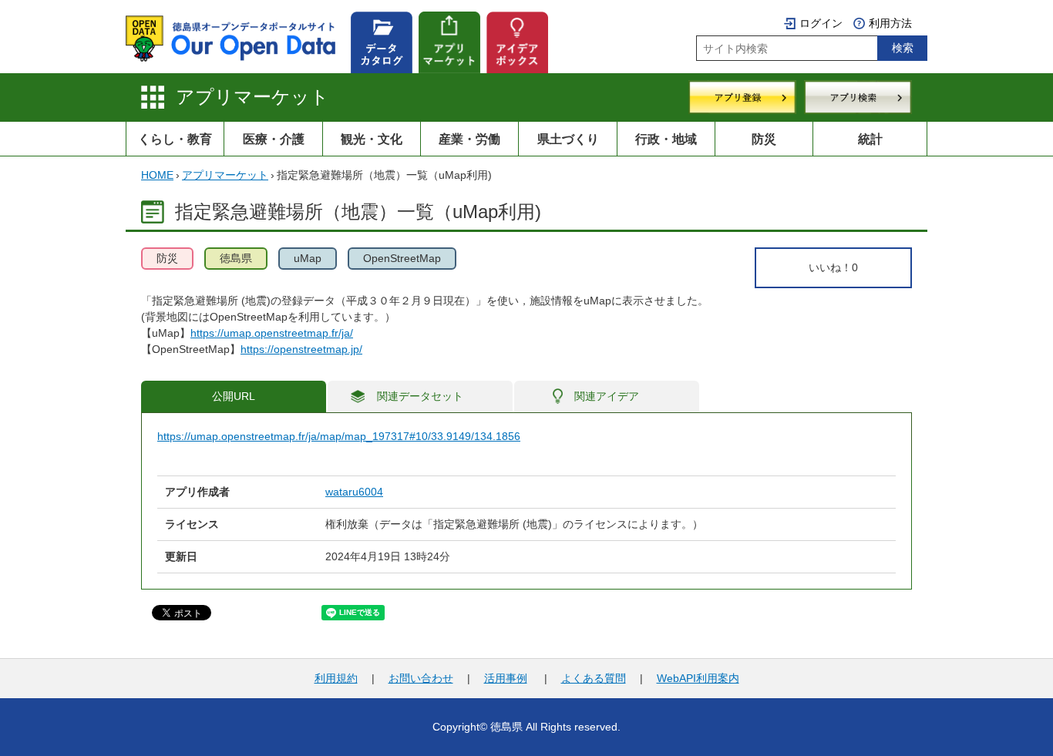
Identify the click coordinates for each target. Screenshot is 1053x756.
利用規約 (336, 678)
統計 (870, 139)
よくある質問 (593, 678)
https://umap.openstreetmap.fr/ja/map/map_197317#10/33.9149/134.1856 (338, 436)
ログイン (821, 23)
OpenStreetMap (402, 258)
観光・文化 (371, 139)
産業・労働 (469, 139)
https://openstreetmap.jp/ (301, 349)
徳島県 (236, 258)
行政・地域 (666, 139)
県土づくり (568, 139)
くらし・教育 (175, 139)
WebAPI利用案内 (698, 678)
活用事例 (505, 678)
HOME (157, 175)
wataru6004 (354, 492)
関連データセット (420, 396)
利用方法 (890, 23)
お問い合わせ (421, 678)
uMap (307, 258)
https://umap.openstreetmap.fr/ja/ (271, 333)
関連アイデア (606, 396)
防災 (764, 139)
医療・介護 (273, 139)
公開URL (233, 396)
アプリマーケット (252, 96)
